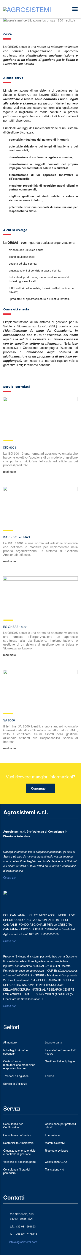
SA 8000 (9, 720)
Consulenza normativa (17, 1135)
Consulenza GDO (56, 1161)
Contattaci (38, 788)
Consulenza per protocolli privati (60, 1125)
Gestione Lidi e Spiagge (60, 1061)
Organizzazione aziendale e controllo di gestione (19, 1152)
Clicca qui (9, 877)
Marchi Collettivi (55, 1143)
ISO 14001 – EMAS (16, 537)
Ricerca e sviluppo (56, 1150)
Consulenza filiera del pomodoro (16, 1171)
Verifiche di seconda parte (19, 1161)
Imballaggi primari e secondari (15, 1051)
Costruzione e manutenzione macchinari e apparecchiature (19, 1065)
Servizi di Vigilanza (15, 1083)
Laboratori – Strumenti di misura (60, 1051)
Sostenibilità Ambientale (18, 1143)
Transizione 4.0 (54, 1169)
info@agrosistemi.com (23, 1242)
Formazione (52, 1135)
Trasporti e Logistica (16, 1076)
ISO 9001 (9, 447)
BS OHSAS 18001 (15, 626)
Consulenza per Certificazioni (13, 1125)
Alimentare (10, 1042)
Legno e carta (53, 1042)
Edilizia (49, 1076)
